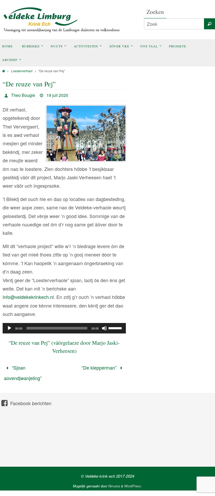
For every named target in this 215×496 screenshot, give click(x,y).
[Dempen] (104, 328)
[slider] (116, 327)
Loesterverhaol (22, 71)
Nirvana (114, 482)
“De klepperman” (100, 366)
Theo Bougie (23, 95)
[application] (64, 328)
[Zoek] (209, 23)
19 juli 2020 (57, 95)
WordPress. (133, 482)
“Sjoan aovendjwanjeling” (23, 371)
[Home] (3, 71)
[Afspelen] (9, 328)
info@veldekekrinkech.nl (28, 296)
